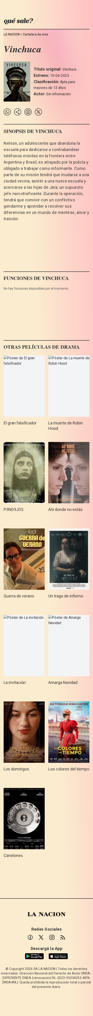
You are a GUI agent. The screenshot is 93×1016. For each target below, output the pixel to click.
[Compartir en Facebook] (28, 111)
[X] (41, 937)
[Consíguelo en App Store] (58, 956)
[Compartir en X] (38, 111)
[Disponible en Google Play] (34, 956)
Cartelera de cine (35, 34)
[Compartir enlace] (17, 111)
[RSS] (62, 937)
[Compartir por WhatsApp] (7, 111)
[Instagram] (52, 937)
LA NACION (12, 34)
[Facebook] (30, 937)
